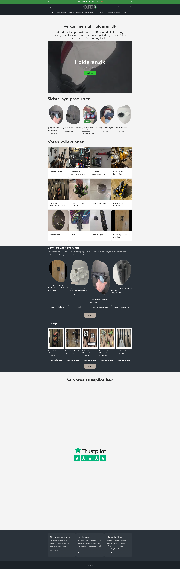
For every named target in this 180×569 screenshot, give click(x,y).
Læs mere (54, 550)
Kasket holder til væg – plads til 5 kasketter (107, 128)
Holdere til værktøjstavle (77, 173)
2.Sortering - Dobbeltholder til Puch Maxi (121, 289)
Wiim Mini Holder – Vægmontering (122, 128)
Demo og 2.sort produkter (120, 236)
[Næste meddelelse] (131, 2)
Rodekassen (55, 235)
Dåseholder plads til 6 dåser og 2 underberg (89, 128)
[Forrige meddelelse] (48, 2)
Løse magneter (98, 235)
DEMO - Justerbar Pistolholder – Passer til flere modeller (56, 128)
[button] (50, 7)
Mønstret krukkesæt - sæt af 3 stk (106, 351)
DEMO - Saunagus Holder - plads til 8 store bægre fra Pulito (78, 290)
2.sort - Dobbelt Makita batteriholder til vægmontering (58, 286)
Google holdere (99, 203)
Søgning (90, 565)
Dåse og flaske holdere (77, 204)
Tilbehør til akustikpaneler (56, 204)
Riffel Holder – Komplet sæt (73, 128)
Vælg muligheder (56, 360)
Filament (74, 235)
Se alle (90, 315)
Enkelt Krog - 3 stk (122, 351)
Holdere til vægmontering (98, 173)
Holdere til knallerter (118, 173)
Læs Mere (110, 553)
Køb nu (90, 73)
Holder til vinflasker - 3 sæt (56, 351)
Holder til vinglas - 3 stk (73, 351)
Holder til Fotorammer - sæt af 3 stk (90, 351)
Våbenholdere (56, 172)
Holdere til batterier (118, 204)
